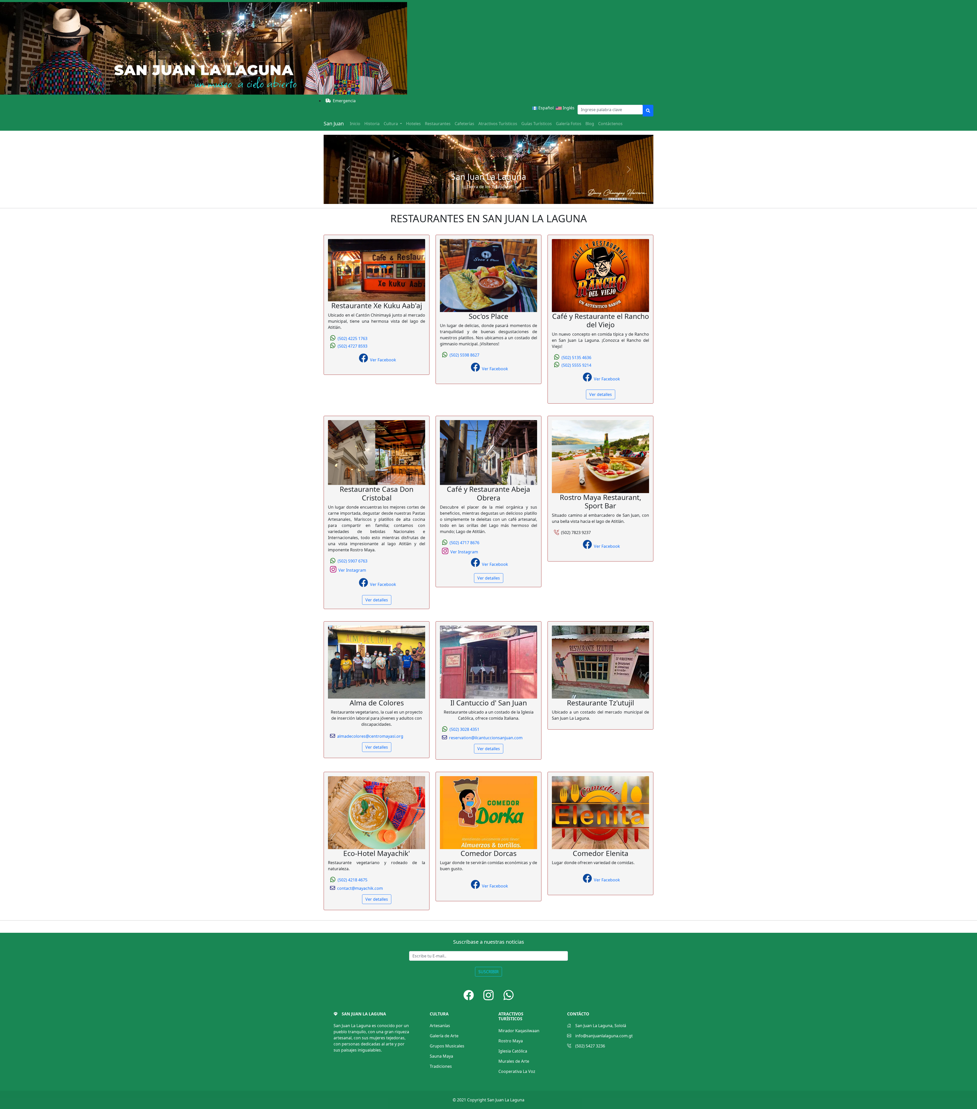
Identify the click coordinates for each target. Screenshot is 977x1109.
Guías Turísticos (536, 123)
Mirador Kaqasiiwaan (518, 1030)
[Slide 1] (484, 197)
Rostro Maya (510, 1041)
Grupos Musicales (447, 1046)
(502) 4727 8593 (352, 346)
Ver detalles (600, 394)
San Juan (334, 123)
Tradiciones (441, 1066)
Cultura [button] (391, 123)
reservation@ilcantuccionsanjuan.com (486, 738)
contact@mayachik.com (360, 888)
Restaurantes (438, 123)
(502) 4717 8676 (464, 542)
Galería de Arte (444, 1036)
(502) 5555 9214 (576, 365)
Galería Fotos (568, 123)
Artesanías (440, 1025)
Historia (372, 123)
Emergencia (344, 100)
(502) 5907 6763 (352, 561)
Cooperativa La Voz (516, 1071)
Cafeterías (464, 123)
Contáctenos (610, 123)
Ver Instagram (352, 570)
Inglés (570, 108)
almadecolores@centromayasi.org (370, 736)
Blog (589, 123)
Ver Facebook (383, 360)
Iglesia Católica (512, 1051)
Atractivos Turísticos (497, 123)
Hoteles (413, 123)
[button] (468, 995)
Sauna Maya (441, 1056)
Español (545, 108)
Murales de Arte (513, 1061)
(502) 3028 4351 (464, 729)
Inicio (355, 123)
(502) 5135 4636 (576, 357)
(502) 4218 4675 (352, 880)
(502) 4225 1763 (352, 338)
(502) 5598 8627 (464, 355)
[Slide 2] (493, 197)
